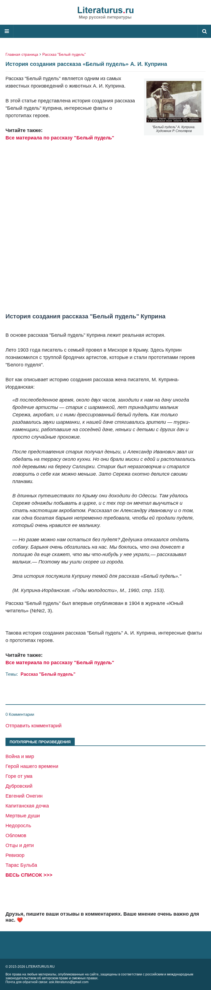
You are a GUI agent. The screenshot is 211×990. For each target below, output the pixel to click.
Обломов (15, 835)
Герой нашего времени (31, 766)
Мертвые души (22, 815)
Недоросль (18, 825)
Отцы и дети (19, 845)
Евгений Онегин (24, 796)
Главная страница (21, 54)
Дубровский (18, 786)
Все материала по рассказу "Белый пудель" (59, 138)
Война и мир (19, 756)
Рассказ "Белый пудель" (64, 54)
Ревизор (14, 855)
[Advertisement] (105, 230)
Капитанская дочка (27, 806)
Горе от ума (18, 776)
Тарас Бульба (21, 865)
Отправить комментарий (33, 725)
